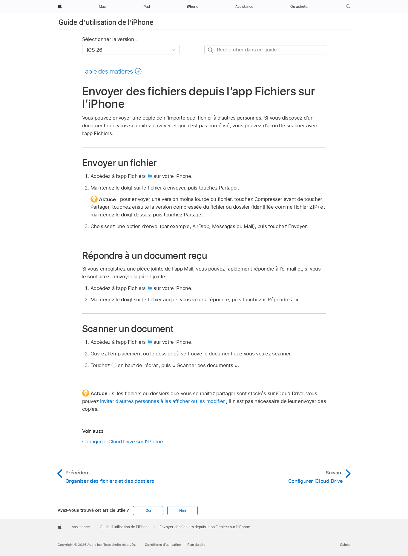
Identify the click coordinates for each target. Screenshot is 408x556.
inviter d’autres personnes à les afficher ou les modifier (162, 401)
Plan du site (196, 545)
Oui (148, 510)
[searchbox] (265, 49)
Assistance (81, 527)
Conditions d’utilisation (163, 545)
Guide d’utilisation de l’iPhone (106, 22)
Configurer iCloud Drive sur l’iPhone (122, 442)
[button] (348, 6)
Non (182, 510)
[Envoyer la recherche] (211, 50)
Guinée (345, 545)
